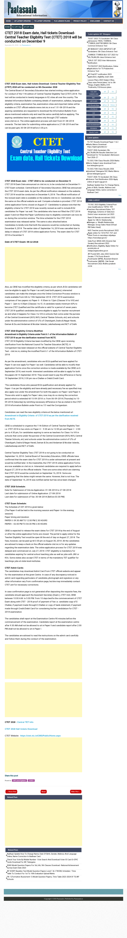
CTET (31, 780)
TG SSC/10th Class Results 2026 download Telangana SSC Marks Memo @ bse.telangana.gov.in (103, 171)
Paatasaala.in (26, 45)
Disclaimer (95, 21)
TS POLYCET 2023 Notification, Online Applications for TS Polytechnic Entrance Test (103, 68)
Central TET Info (25, 722)
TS (113, 92)
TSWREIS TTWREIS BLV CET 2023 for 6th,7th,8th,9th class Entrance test (103, 56)
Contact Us (109, 21)
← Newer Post (11, 792)
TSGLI (112, 105)
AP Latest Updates (22, 21)
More (120, 195)
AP (105, 92)
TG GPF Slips (17, 27)
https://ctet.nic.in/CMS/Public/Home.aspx (40, 736)
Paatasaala (60, 899)
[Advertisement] (43, 64)
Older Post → (75, 792)
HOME (7, 27)
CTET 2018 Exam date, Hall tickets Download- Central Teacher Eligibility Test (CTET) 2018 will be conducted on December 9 (43, 37)
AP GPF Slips (28, 27)
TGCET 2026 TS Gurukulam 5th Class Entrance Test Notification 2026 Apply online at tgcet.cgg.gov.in (102, 179)
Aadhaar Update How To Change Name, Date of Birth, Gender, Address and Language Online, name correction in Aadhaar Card (42, 855)
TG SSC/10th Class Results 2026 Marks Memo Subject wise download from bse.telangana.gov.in (103, 163)
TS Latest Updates (42, 21)
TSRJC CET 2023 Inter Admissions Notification (102, 61)
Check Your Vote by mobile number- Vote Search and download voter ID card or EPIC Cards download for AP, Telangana (42, 860)
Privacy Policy (80, 21)
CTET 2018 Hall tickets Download (21, 729)
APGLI (104, 105)
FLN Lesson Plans (62, 21)
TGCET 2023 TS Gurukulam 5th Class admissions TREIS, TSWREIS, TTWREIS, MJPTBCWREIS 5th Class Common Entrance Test (103, 42)
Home (8, 21)
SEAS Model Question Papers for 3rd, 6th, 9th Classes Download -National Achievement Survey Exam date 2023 (43, 866)
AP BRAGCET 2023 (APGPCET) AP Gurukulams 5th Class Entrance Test (102, 50)
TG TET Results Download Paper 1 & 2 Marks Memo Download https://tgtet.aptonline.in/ (102, 144)
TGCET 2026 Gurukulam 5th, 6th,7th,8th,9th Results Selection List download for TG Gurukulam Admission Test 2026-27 (103, 154)
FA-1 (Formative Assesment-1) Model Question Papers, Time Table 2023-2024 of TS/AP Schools (43, 878)
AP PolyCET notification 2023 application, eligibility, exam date (100, 75)
